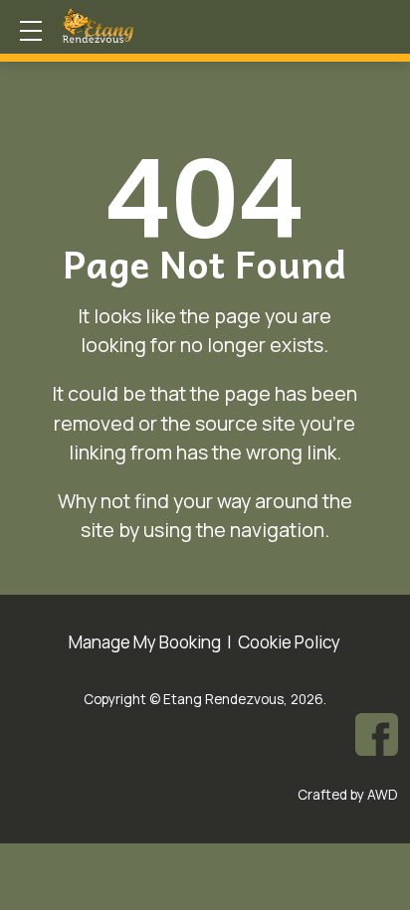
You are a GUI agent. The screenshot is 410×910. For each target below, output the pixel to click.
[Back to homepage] (138, 26)
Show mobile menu (31, 31)
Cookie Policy (289, 642)
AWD (382, 795)
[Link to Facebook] (376, 734)
